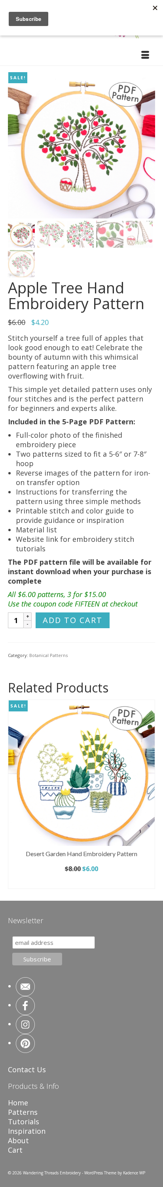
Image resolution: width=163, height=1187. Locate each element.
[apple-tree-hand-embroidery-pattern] (81, 144)
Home (18, 1102)
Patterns (23, 1112)
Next (148, 794)
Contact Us (27, 1069)
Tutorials (23, 1121)
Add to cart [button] (81, 882)
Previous (15, 794)
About (18, 1140)
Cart (15, 1150)
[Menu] (145, 55)
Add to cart (72, 620)
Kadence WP (134, 1173)
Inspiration (26, 1131)
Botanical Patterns (48, 655)
